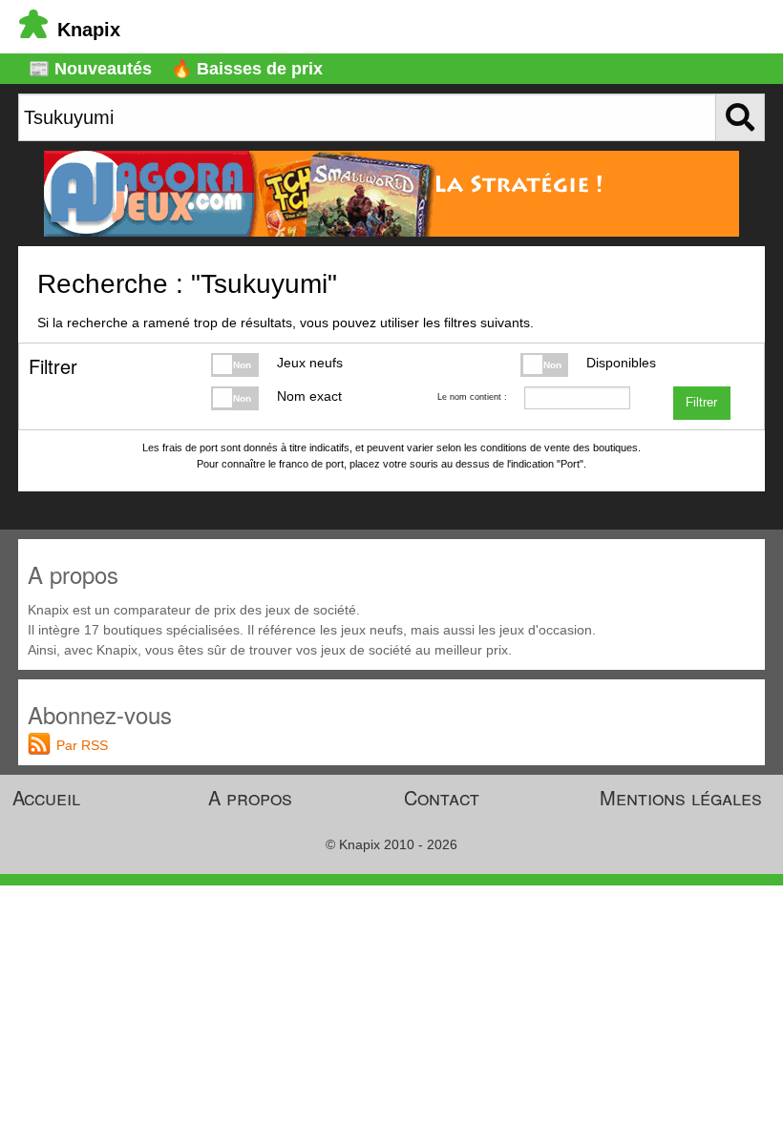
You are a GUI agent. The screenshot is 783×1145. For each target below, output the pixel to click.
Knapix (88, 29)
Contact (441, 797)
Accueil (46, 797)
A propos (250, 797)
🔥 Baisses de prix (247, 68)
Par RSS (82, 745)
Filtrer (701, 402)
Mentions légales (681, 797)
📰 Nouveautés (90, 68)
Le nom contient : (471, 397)
